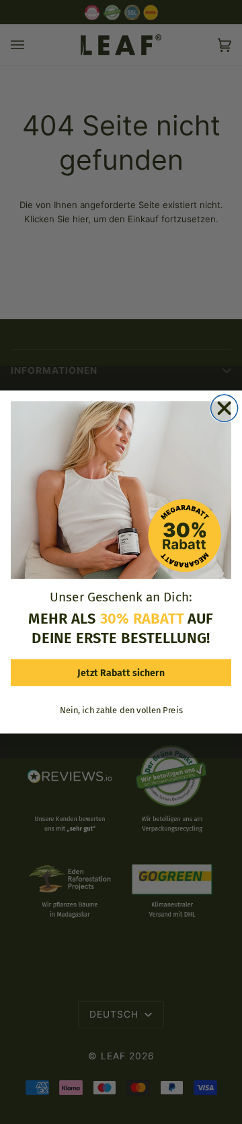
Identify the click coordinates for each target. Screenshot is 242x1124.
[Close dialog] (224, 408)
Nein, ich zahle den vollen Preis (121, 710)
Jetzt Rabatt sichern (121, 673)
